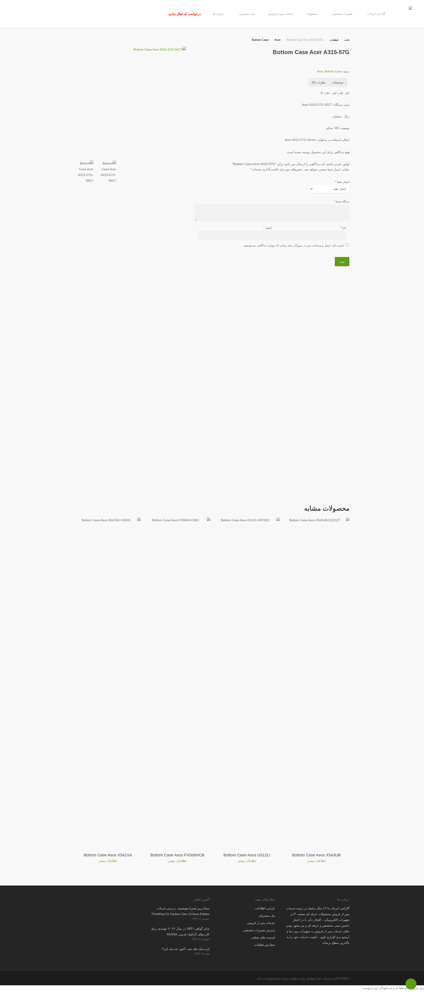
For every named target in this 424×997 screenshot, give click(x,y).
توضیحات (337, 82)
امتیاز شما (342, 181)
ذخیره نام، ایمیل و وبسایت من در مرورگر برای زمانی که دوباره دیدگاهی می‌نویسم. (293, 245)
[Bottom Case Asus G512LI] (247, 682)
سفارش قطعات (264, 944)
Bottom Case (260, 40)
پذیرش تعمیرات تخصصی (259, 930)
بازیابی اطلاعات (265, 908)
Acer (277, 40)
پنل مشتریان (267, 915)
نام (343, 227)
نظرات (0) (319, 82)
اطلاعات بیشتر (316, 860)
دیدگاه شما (341, 201)
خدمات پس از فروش (261, 923)
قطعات (334, 40)
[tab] (338, 82)
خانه (347, 40)
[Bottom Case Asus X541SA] (108, 682)
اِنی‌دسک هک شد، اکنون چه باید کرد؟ (185, 949)
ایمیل (267, 227)
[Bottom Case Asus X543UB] (317, 682)
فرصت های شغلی (263, 937)
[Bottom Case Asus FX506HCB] (177, 682)
